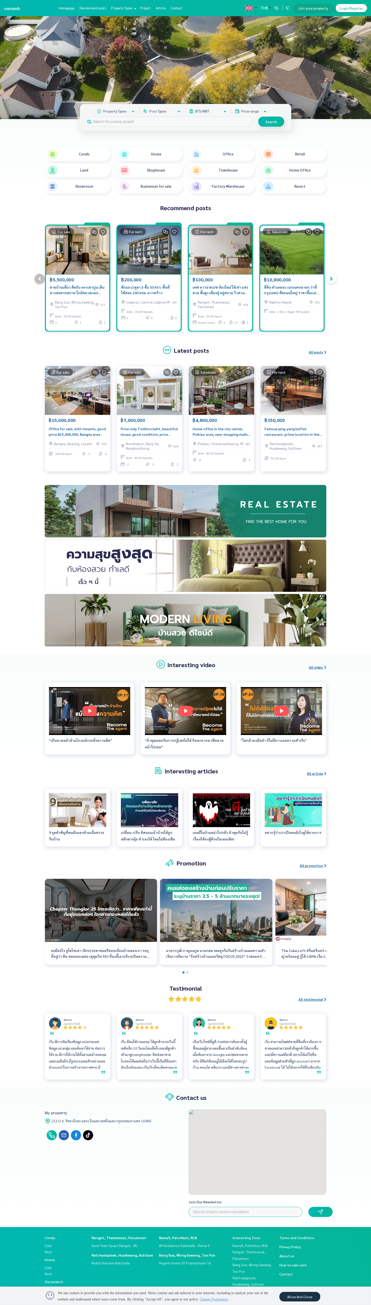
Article (161, 8)
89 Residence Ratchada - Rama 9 (184, 1245)
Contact (176, 8)
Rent (48, 1251)
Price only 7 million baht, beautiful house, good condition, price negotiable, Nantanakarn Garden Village (149, 431)
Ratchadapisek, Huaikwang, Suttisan (122, 1255)
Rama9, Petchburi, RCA (178, 1237)
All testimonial (311, 999)
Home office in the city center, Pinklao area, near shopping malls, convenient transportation (221, 431)
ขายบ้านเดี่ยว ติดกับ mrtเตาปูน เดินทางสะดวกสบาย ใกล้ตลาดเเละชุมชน (77, 290)
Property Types (122, 8)
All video (316, 667)
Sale (48, 1245)
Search (271, 121)
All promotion (311, 865)
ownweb (12, 8)
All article (315, 773)
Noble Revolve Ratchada (111, 1263)
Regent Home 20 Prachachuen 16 (185, 1263)
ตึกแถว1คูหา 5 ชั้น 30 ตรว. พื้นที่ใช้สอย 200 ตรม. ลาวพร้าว (145, 290)
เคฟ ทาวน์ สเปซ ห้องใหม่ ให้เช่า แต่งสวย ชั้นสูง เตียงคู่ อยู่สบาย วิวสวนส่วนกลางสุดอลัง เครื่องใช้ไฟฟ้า (220, 290)
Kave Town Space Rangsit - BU (115, 1245)
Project (145, 8)
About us (286, 1256)
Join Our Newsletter (205, 1202)
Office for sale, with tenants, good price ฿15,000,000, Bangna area (77, 431)
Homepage (66, 8)
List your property (313, 8)
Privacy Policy (290, 1246)
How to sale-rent (293, 1265)
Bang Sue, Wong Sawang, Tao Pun (187, 1255)
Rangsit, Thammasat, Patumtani (119, 1237)
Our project (54, 1281)
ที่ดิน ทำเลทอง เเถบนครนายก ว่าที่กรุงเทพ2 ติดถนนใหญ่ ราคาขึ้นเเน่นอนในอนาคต (290, 290)
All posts (316, 352)
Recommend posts (93, 8)
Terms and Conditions (296, 1237)
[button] (363, 67)
